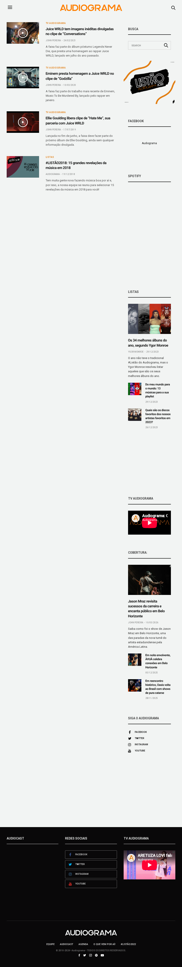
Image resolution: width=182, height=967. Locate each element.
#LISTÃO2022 (128, 944)
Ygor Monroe (136, 352)
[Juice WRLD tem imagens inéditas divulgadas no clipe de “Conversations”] (23, 33)
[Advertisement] (149, 463)
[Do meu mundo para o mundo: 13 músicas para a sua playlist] (134, 389)
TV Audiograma (56, 23)
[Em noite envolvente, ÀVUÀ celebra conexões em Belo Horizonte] (134, 659)
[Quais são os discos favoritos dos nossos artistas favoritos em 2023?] (134, 414)
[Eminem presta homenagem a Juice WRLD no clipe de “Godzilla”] (23, 77)
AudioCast (66, 944)
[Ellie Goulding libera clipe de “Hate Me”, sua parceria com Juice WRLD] (23, 122)
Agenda (83, 944)
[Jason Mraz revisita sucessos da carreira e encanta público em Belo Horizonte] (149, 580)
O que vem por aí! (104, 944)
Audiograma (53, 174)
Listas (50, 157)
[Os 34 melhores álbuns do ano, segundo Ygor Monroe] (149, 319)
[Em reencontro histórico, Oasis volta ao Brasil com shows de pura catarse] (134, 685)
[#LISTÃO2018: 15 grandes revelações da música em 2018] (23, 167)
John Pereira (53, 40)
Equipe (50, 944)
